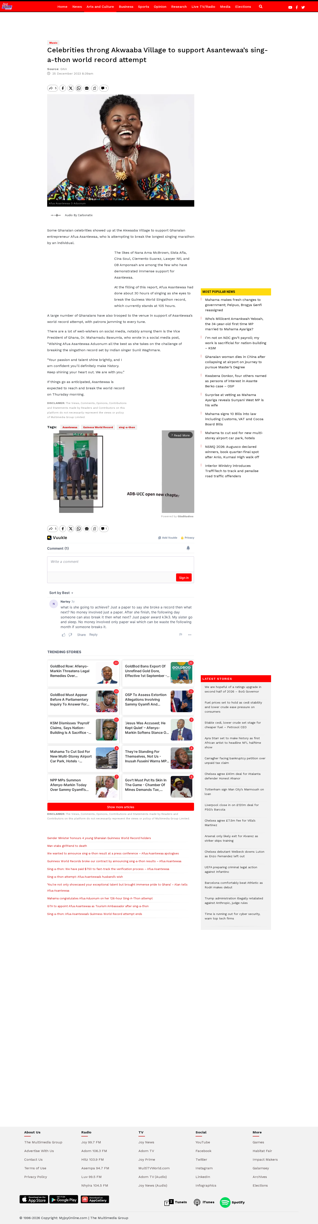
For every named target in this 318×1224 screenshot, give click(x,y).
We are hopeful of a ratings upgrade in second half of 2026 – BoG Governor (233, 691)
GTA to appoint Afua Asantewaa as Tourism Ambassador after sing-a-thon (98, 906)
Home (62, 7)
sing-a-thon (127, 427)
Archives (260, 1177)
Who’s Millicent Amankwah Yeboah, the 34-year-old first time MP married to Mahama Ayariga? (234, 324)
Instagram (204, 1168)
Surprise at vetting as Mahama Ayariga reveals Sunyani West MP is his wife (234, 400)
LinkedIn (203, 1177)
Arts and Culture (100, 7)
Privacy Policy (35, 1177)
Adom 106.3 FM (94, 1151)
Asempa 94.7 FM (95, 1168)
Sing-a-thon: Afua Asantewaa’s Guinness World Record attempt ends (94, 914)
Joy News (146, 1142)
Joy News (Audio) (152, 1185)
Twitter (201, 1159)
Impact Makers (265, 1159)
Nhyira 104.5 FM (94, 1185)
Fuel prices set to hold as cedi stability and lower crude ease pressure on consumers (233, 709)
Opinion (160, 7)
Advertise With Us (39, 1151)
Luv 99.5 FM (91, 1177)
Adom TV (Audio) (152, 1177)
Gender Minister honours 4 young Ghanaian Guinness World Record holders (99, 838)
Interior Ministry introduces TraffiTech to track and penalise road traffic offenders (232, 471)
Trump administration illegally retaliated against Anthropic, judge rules (234, 903)
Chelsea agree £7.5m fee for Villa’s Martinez (230, 825)
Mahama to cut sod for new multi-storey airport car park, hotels (234, 435)
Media (225, 7)
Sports (143, 7)
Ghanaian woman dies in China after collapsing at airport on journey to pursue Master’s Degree (235, 362)
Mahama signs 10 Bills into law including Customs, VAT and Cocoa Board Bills (234, 419)
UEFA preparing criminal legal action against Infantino (231, 871)
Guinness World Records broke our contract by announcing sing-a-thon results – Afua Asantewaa (114, 861)
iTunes (208, 1202)
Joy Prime (146, 1159)
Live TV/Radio (203, 7)
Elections (243, 7)
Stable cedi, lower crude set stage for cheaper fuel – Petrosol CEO (233, 727)
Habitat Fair (262, 1151)
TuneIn (180, 1202)
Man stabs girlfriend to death (67, 845)
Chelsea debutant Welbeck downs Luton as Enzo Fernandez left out (234, 856)
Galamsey (261, 1168)
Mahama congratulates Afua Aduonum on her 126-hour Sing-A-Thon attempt (100, 898)
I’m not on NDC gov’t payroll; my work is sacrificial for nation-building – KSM (235, 343)
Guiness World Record (98, 427)
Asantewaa (70, 427)
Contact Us (33, 1159)
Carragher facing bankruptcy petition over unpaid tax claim (235, 762)
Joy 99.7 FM (91, 1142)
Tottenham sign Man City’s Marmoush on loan (234, 794)
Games (258, 1142)
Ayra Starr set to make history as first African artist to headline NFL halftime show (233, 744)
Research (179, 7)
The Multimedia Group (43, 1142)
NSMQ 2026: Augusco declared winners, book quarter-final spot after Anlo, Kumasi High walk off (232, 452)
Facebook (203, 1151)
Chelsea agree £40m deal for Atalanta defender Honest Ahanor (232, 778)
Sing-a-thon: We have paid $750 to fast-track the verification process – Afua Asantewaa (108, 869)
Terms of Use (35, 1168)
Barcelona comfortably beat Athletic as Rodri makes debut (234, 887)
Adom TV (146, 1151)
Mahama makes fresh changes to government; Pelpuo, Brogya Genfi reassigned (233, 305)
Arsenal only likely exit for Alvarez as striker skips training (231, 840)
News (77, 7)
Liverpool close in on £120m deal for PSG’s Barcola (232, 809)
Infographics (206, 1185)
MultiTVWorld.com (154, 1168)
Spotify (238, 1202)
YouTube (203, 1142)
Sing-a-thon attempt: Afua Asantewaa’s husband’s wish (85, 876)
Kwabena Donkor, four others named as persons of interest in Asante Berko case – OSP (236, 381)
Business (126, 7)
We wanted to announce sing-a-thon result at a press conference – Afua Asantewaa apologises (113, 853)
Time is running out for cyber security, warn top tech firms (232, 918)
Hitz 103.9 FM (92, 1159)
